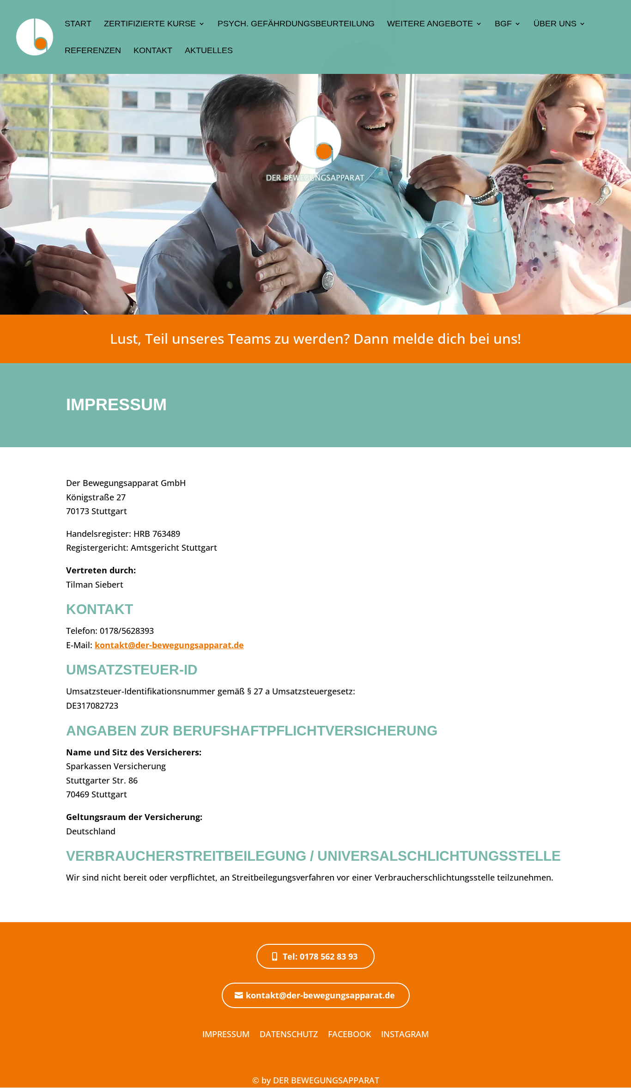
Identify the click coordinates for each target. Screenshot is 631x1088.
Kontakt (152, 51)
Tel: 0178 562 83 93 (320, 956)
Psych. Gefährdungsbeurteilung (296, 24)
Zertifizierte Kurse (150, 24)
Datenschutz (289, 1033)
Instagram (405, 1033)
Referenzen (93, 51)
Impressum (225, 1033)
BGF (503, 24)
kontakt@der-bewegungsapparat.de (169, 644)
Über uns (555, 24)
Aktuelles (209, 51)
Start (78, 24)
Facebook (349, 1033)
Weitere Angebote (430, 24)
